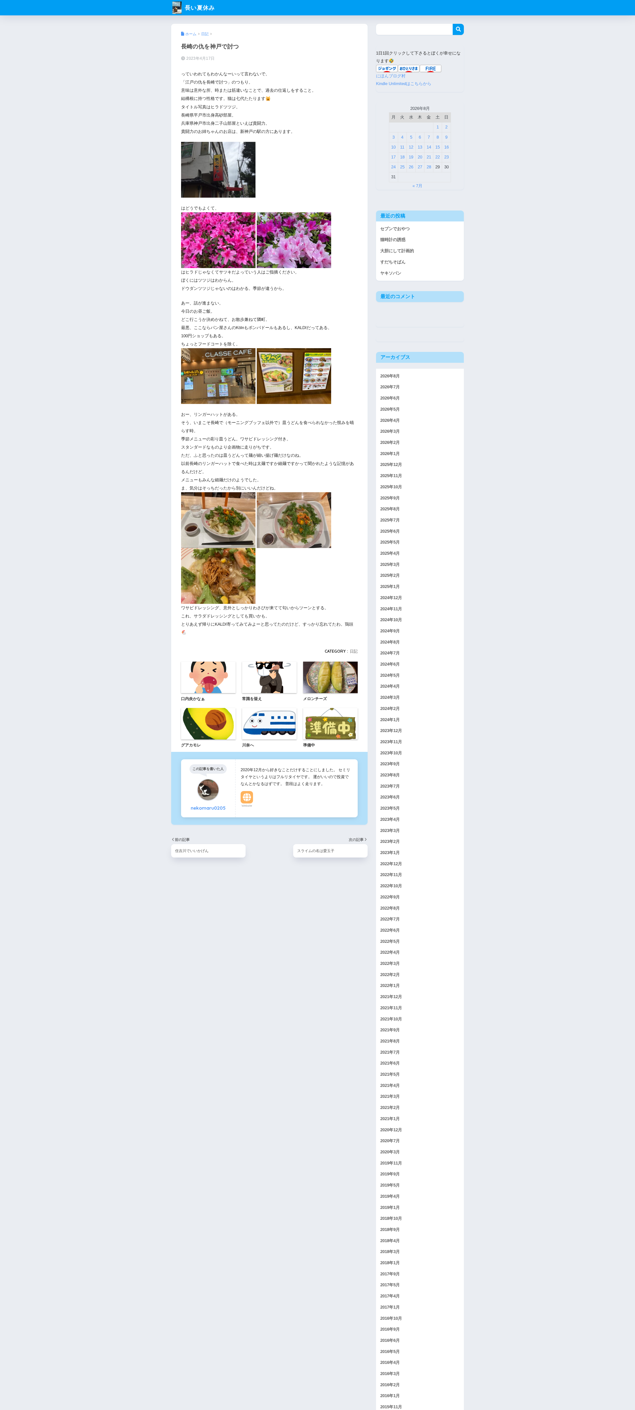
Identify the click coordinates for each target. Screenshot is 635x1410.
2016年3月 (390, 1373)
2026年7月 (390, 387)
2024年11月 (391, 608)
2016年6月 (390, 1340)
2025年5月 (390, 542)
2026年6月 (390, 398)
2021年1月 (390, 1118)
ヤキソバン (390, 273)
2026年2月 (390, 442)
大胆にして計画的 (397, 250)
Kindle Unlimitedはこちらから (403, 83)
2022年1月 (390, 985)
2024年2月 (390, 708)
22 (437, 157)
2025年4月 (390, 553)
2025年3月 (390, 564)
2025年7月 (390, 520)
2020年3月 (390, 1152)
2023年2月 (390, 841)
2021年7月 (390, 1052)
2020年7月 (390, 1140)
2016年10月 (391, 1318)
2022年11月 (391, 874)
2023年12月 (391, 730)
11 (402, 147)
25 (402, 167)
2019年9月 (390, 1174)
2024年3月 (390, 697)
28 (429, 167)
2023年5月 (390, 808)
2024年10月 (391, 619)
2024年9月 (390, 630)
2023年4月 (390, 819)
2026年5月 (390, 409)
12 (411, 147)
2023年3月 (390, 830)
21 (429, 157)
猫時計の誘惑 (393, 239)
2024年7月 (390, 653)
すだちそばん (393, 262)
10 (393, 147)
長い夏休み (199, 7)
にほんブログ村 (391, 76)
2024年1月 (390, 719)
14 (429, 147)
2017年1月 (390, 1307)
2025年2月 (390, 575)
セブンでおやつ (395, 228)
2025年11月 (391, 475)
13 (420, 147)
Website (247, 805)
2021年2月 (390, 1107)
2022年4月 (390, 952)
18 (402, 157)
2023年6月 (390, 797)
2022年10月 (391, 886)
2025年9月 (390, 497)
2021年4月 (390, 1085)
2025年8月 (390, 509)
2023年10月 (391, 752)
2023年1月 (390, 852)
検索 (458, 29)
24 (393, 167)
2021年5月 (390, 1074)
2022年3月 (390, 963)
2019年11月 (391, 1163)
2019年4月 (390, 1196)
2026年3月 (390, 431)
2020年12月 (391, 1129)
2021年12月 (391, 996)
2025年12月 (391, 464)
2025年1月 (390, 586)
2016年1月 (390, 1395)
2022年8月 (390, 908)
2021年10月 (391, 1018)
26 (411, 167)
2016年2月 (390, 1384)
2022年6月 (390, 930)
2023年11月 (391, 741)
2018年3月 (390, 1251)
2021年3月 (390, 1096)
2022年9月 (390, 896)
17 (393, 157)
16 (446, 147)
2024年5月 (390, 675)
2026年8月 (390, 375)
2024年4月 (390, 686)
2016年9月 (390, 1329)
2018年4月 (390, 1240)
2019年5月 (390, 1185)
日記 (354, 651)
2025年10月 (391, 486)
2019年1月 (390, 1207)
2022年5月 (390, 941)
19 (411, 157)
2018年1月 (390, 1262)
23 (446, 157)
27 (420, 167)
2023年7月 (390, 786)
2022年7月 (390, 919)
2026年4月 (390, 420)
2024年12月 (391, 597)
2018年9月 (390, 1229)
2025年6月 (390, 531)
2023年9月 (390, 764)
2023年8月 (390, 775)
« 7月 (417, 186)
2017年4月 (390, 1296)
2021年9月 (390, 1030)
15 (437, 147)
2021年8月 (390, 1041)
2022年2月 (390, 974)
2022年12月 (391, 863)
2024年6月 (390, 664)
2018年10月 (391, 1218)
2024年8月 (390, 642)
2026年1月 (390, 453)
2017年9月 (390, 1273)
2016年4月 (390, 1362)
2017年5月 (390, 1285)
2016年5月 (390, 1351)
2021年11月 (391, 1007)
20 (420, 157)
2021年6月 (390, 1063)
